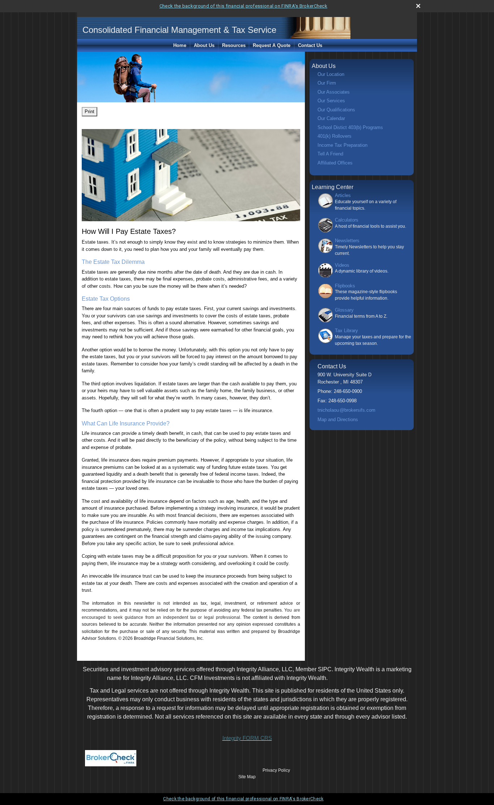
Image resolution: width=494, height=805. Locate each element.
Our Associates (334, 92)
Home (179, 45)
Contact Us (310, 45)
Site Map (247, 776)
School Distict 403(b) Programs (350, 127)
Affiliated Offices (335, 163)
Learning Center (332, 187)
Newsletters (347, 240)
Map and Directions (338, 419)
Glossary (344, 310)
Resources (234, 45)
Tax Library (346, 330)
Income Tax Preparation (342, 145)
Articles (343, 195)
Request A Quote (271, 45)
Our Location (331, 74)
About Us (204, 45)
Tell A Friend (330, 154)
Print (89, 111)
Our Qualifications (336, 109)
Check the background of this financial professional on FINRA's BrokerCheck (243, 6)
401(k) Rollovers (335, 136)
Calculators (346, 220)
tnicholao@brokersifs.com (346, 410)
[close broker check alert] (418, 6)
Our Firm (327, 83)
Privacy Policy (276, 770)
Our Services (331, 100)
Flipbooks (345, 285)
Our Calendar (331, 118)
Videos (342, 265)
